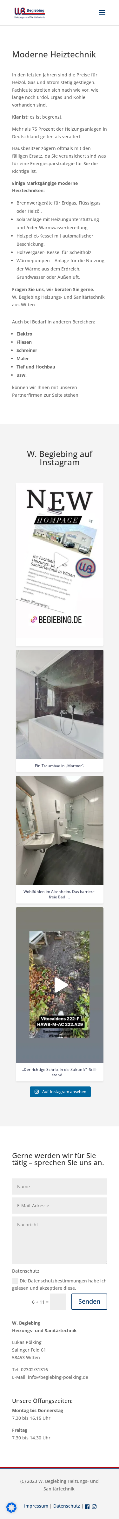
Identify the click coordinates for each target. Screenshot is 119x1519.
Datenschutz (66, 1506)
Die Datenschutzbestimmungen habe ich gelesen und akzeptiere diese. (59, 1284)
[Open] (59, 560)
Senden (89, 1301)
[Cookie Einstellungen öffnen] (11, 1511)
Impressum (36, 1506)
